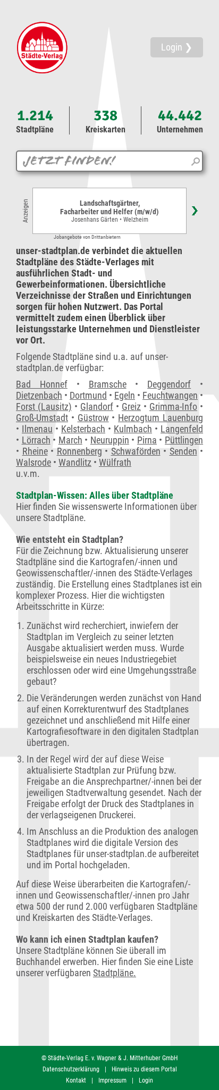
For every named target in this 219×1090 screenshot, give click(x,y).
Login (146, 1080)
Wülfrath (115, 462)
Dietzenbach (39, 395)
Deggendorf (169, 384)
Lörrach (36, 440)
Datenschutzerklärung (71, 1069)
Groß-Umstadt (42, 417)
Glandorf (96, 406)
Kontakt (76, 1080)
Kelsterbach (83, 428)
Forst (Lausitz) (44, 406)
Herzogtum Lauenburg (160, 417)
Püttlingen (184, 440)
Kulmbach (133, 428)
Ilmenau (37, 428)
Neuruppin (109, 440)
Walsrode (33, 462)
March (70, 440)
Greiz (131, 406)
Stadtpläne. (114, 972)
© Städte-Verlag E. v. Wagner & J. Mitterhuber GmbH (109, 1058)
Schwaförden (136, 451)
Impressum (112, 1080)
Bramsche (108, 384)
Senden (183, 451)
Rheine (35, 451)
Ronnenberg (79, 451)
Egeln (124, 395)
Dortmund (88, 395)
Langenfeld (182, 428)
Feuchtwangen (170, 395)
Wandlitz (74, 462)
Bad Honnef (42, 384)
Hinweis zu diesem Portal (144, 1069)
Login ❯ (176, 47)
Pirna (147, 440)
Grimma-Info (173, 406)
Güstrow (93, 417)
